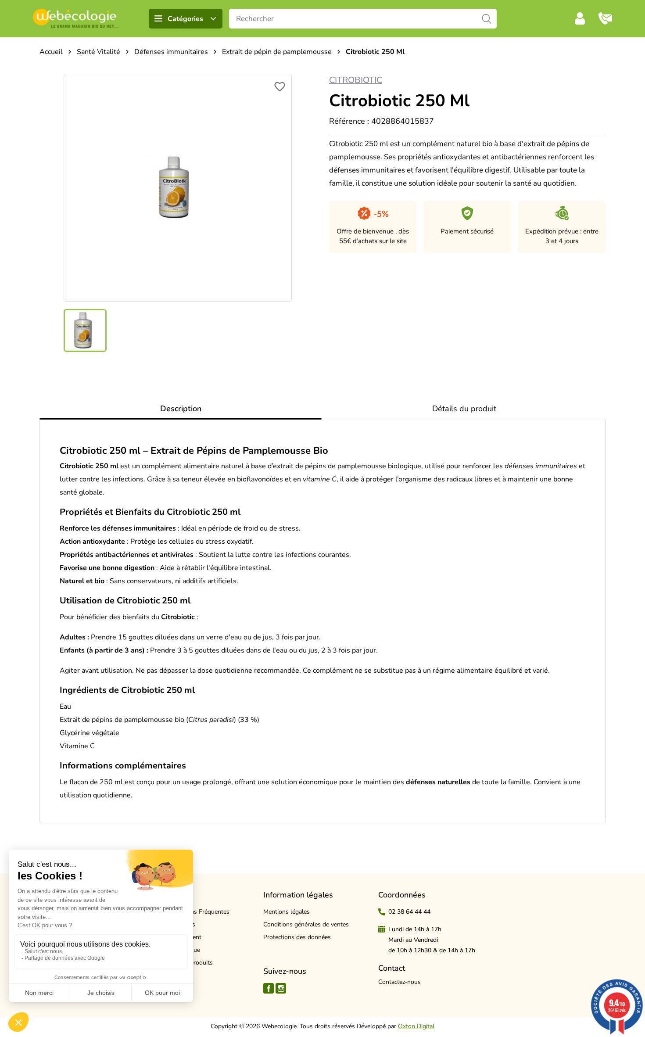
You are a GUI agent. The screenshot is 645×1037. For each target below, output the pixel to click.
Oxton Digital (416, 1026)
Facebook (268, 988)
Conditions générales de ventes (306, 924)
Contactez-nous (399, 982)
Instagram (281, 988)
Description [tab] (180, 408)
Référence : (349, 121)
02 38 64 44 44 (409, 912)
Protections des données (297, 937)
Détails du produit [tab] (464, 408)
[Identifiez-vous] (580, 18)
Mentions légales (286, 912)
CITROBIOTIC (355, 80)
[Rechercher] (487, 19)
